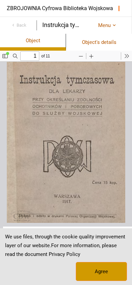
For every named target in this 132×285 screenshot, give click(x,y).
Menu (104, 25)
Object (33, 40)
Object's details (99, 42)
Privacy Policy (64, 254)
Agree (101, 271)
